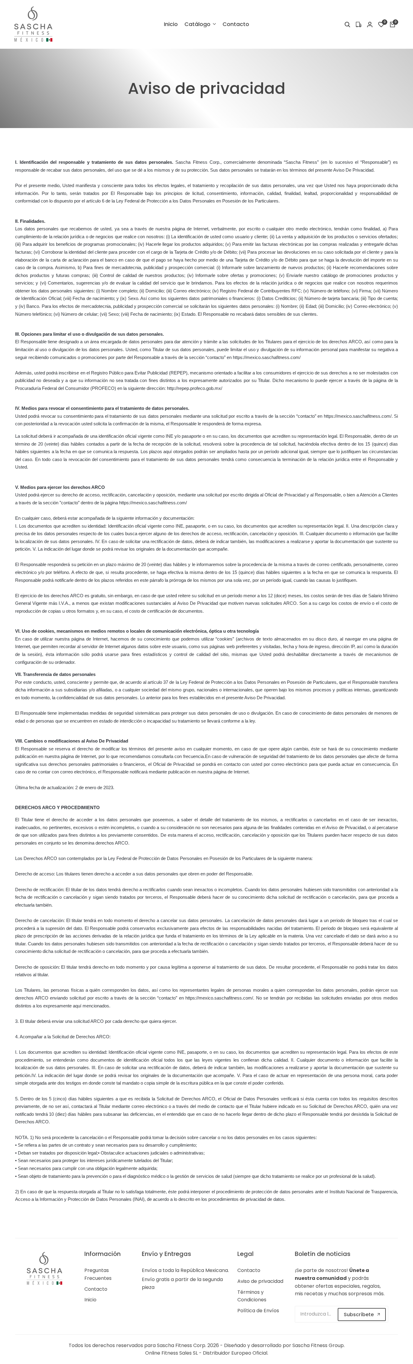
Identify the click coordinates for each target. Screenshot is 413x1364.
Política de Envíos (258, 1310)
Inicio (90, 1299)
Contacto (95, 1289)
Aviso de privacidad (260, 1281)
